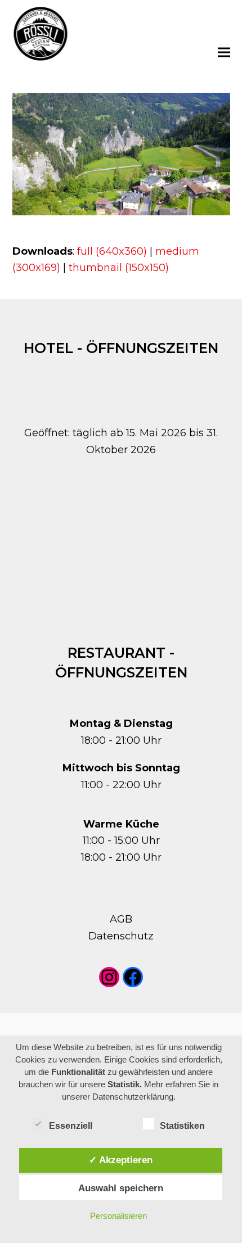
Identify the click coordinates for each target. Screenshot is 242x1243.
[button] (224, 52)
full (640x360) (112, 251)
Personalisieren (118, 1216)
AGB (121, 919)
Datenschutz (121, 936)
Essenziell (70, 1126)
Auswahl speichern (120, 1188)
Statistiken (182, 1126)
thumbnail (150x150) (119, 267)
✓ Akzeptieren (121, 1160)
